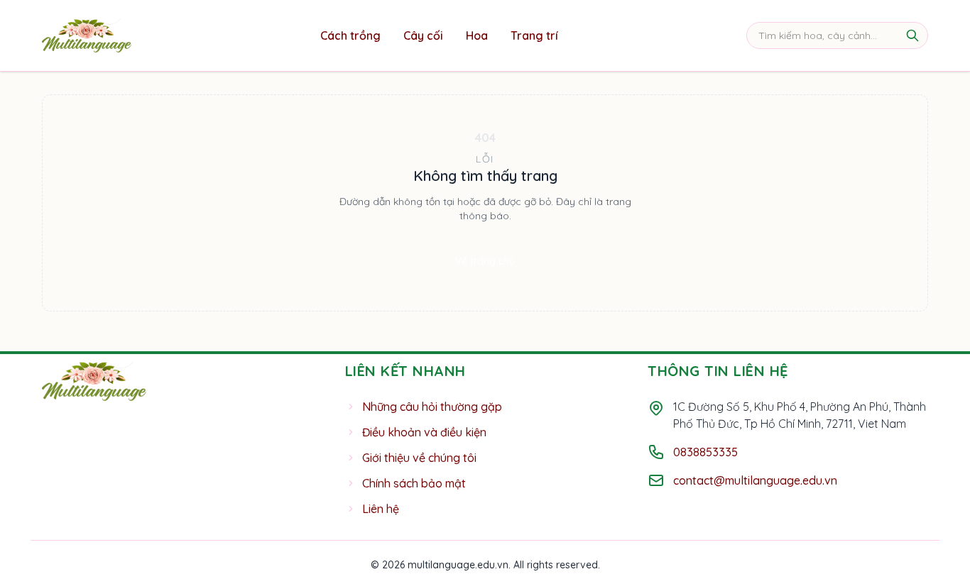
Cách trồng (350, 35)
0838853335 (705, 452)
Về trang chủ (485, 261)
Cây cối (423, 35)
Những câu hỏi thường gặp (432, 406)
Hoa (477, 35)
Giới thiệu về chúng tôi (419, 458)
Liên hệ (380, 509)
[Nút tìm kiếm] (912, 35)
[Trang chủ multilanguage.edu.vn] (86, 35)
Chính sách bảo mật (414, 483)
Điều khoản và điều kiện (424, 432)
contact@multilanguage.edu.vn (755, 480)
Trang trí (534, 35)
